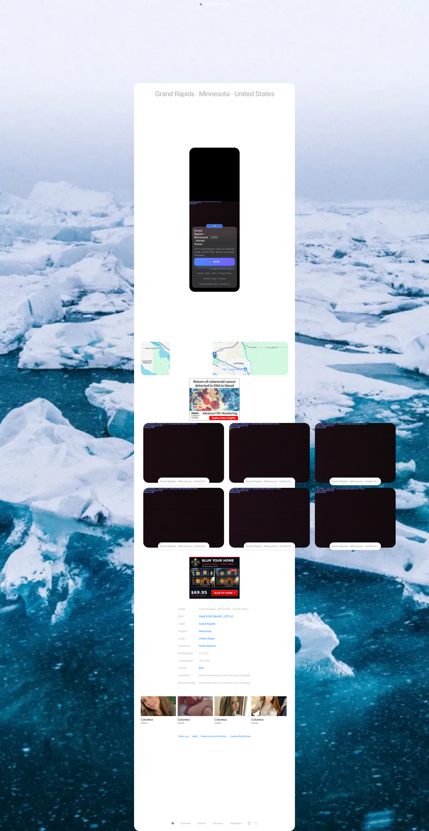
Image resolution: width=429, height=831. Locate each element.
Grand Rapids (207, 623)
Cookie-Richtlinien (240, 736)
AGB (194, 736)
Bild (201, 668)
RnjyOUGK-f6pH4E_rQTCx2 (216, 616)
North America (207, 645)
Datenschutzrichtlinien (213, 736)
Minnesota (205, 631)
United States (207, 638)
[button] (249, 823)
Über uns (183, 736)
